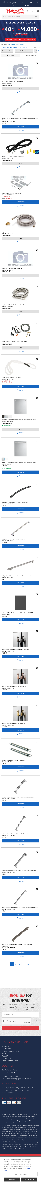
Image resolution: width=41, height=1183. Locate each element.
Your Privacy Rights (20, 1174)
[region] (20, 1169)
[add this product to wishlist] (37, 63)
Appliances (12, 44)
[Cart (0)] (38, 10)
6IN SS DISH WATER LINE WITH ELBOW (12, 82)
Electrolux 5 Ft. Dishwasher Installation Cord (13, 156)
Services (5, 1053)
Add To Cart (20, 126)
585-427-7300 (13, 1076)
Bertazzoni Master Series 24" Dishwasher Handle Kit (15, 834)
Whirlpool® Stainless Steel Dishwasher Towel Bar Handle (16, 576)
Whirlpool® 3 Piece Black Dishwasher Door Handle (15, 502)
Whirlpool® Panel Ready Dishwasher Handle (13, 539)
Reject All (12, 1179)
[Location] (27, 10)
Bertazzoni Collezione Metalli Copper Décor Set (14, 686)
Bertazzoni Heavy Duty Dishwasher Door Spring (14, 760)
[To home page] (15, 10)
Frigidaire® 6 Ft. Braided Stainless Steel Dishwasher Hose (17, 232)
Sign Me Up (20, 1028)
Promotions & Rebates (11, 1051)
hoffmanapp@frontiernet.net (19, 1079)
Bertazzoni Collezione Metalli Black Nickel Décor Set (15, 649)
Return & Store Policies (11, 1061)
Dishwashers (20, 44)
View (20, 88)
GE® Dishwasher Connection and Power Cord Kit (14, 341)
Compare (21, 92)
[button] (3, 10)
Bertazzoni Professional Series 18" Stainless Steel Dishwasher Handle (20, 870)
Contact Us (6, 1058)
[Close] (38, 1159)
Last (28, 964)
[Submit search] (36, 16)
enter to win (31, 39)
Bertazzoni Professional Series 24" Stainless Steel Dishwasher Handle (20, 907)
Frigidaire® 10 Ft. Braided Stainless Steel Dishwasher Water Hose (19, 305)
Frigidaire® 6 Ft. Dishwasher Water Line (12, 268)
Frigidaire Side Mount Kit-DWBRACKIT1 (12, 193)
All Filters (11, 55)
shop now (9, 39)
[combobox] (30, 55)
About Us (5, 1056)
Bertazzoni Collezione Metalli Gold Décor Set (13, 723)
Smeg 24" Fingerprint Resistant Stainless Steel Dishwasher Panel (19, 419)
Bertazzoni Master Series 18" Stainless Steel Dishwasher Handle (18, 797)
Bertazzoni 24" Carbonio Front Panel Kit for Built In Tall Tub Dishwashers (20, 613)
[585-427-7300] (32, 10)
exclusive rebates (19, 39)
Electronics (6, 1049)
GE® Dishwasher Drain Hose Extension (12, 377)
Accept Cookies (29, 1179)
